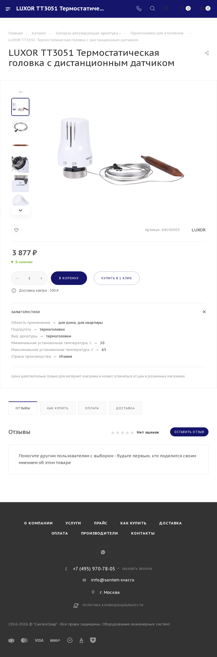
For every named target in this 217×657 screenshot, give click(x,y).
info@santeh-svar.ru (112, 580)
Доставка (125, 408)
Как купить (57, 408)
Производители (99, 533)
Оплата (92, 408)
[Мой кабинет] (165, 9)
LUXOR (199, 229)
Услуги (73, 523)
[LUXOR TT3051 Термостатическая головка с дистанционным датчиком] (121, 151)
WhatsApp (103, 552)
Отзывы (23, 408)
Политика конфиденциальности (113, 605)
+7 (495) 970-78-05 (94, 568)
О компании (38, 523)
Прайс (100, 523)
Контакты (143, 533)
